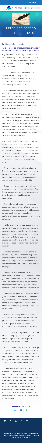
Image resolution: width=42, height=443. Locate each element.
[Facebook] (4, 421)
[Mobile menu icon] (3, 8)
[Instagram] (16, 421)
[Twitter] (10, 421)
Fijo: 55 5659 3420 (24, 438)
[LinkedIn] (27, 421)
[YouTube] (21, 421)
